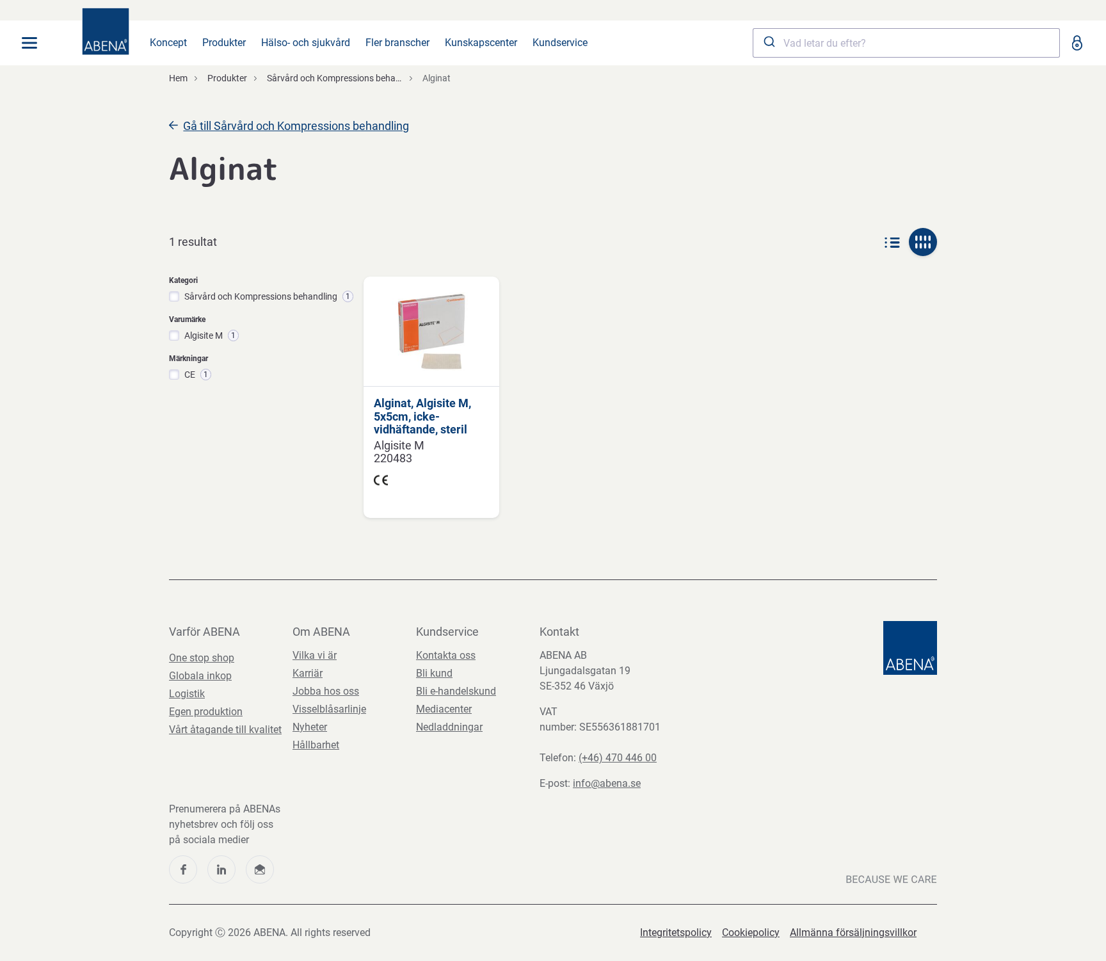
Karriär (308, 673)
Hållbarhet (316, 745)
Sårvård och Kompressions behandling (343, 78)
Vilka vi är (315, 655)
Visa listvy (892, 242)
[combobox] (906, 43)
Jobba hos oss (326, 691)
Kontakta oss (446, 655)
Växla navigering (29, 43)
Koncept (168, 42)
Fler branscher (397, 42)
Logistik (187, 694)
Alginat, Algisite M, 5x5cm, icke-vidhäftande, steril (422, 416)
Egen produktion (206, 712)
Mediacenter (444, 709)
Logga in (1076, 43)
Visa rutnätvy (923, 242)
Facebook (183, 869)
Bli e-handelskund (456, 691)
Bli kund (434, 673)
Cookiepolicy (751, 932)
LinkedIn (221, 869)
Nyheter (310, 727)
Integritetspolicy (676, 932)
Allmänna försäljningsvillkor (853, 932)
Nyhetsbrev (260, 869)
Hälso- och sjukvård (305, 42)
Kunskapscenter (481, 42)
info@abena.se (607, 783)
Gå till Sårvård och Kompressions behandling (296, 126)
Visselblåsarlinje (329, 709)
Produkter (224, 42)
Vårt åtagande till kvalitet (225, 729)
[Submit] (768, 43)
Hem (178, 78)
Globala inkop (200, 676)
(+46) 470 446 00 (618, 758)
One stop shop (201, 658)
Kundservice (560, 42)
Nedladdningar (449, 727)
